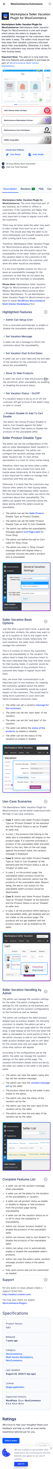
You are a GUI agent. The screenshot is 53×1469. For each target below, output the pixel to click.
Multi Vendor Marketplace (19, 1357)
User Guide (38, 154)
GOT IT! (21, 1464)
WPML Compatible (11, 140)
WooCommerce (14, 1353)
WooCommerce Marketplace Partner (18, 120)
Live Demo (15, 154)
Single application (15, 1387)
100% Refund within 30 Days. (15, 110)
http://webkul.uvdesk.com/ (16, 1294)
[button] (3, 4)
